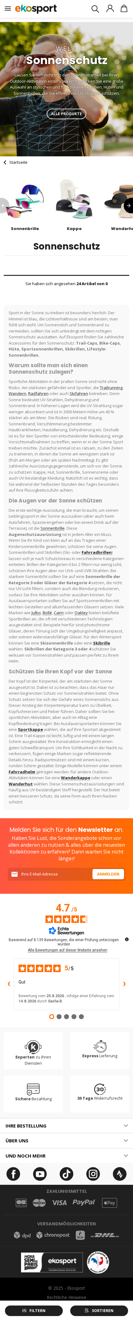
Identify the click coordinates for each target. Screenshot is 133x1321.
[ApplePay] (109, 1203)
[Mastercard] (39, 1203)
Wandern (17, 393)
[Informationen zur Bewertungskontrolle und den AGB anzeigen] (126, 939)
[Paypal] (84, 1203)
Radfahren (38, 393)
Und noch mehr (25, 1156)
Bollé (47, 612)
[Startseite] (36, 9)
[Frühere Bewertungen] (8, 984)
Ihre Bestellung (26, 1126)
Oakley (81, 612)
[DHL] (105, 1235)
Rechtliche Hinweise (66, 1297)
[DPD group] (22, 1235)
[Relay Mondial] (80, 1235)
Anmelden (108, 874)
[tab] (66, 1126)
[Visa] (59, 1202)
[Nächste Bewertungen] (124, 984)
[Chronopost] (53, 1235)
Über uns (17, 1140)
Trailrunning (111, 387)
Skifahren (79, 393)
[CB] (21, 1203)
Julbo (36, 612)
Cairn (59, 612)
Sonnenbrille (53, 528)
